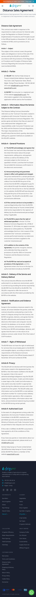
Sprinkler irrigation (25, 511)
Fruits (21, 504)
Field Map (5, 545)
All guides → (23, 514)
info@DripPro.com (17, 86)
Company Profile (24, 532)
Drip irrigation (23, 508)
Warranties (5, 556)
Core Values (22, 538)
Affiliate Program (24, 548)
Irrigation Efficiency (8, 532)
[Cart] (33, 5)
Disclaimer (5, 582)
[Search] (29, 5)
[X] (11, 490)
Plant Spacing (6, 538)
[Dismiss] (34, 2)
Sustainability (23, 541)
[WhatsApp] (31, 592)
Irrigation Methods (24, 524)
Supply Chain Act (24, 545)
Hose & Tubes (6, 511)
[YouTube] (15, 490)
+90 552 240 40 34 (9, 480)
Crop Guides (23, 518)
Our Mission (23, 535)
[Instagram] (7, 490)
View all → (5, 514)
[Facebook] (3, 490)
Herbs (21, 501)
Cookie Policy (6, 579)
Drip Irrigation (6, 501)
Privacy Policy (6, 576)
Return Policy (6, 572)
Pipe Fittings (5, 508)
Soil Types (22, 521)
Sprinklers (5, 498)
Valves (4, 504)
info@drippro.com (9, 483)
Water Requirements (8, 535)
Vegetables (22, 498)
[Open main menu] (2, 6)
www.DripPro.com (10, 88)
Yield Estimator (6, 541)
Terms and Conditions (8, 559)
